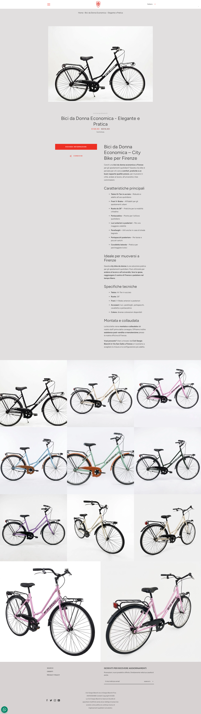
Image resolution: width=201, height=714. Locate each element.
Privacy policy (53, 675)
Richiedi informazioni (76, 147)
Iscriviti (147, 681)
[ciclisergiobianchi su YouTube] (59, 700)
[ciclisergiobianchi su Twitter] (51, 700)
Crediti (50, 671)
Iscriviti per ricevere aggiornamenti (125, 668)
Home (80, 13)
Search (50, 668)
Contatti (99, 696)
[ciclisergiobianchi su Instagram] (55, 700)
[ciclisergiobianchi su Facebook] (47, 700)
